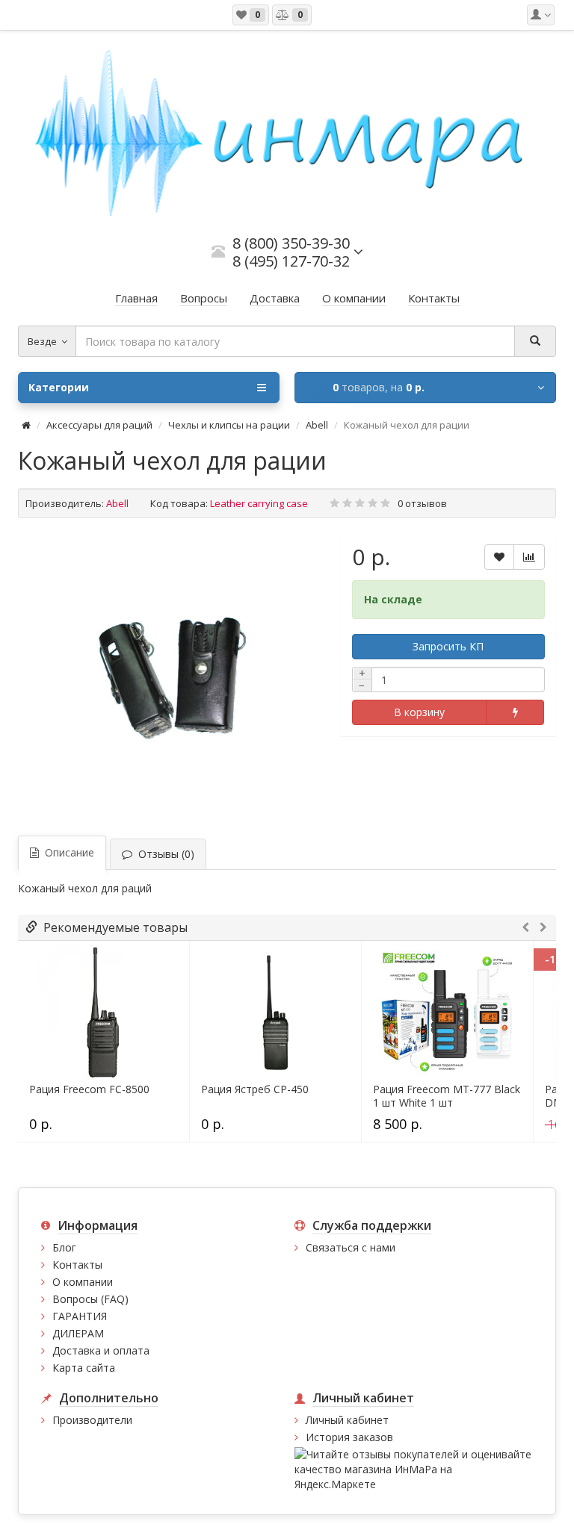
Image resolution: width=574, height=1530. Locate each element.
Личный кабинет (347, 1420)
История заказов (349, 1437)
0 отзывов (422, 503)
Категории (58, 387)
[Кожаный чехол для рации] (172, 675)
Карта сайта (83, 1367)
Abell (317, 425)
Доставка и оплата (100, 1350)
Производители (92, 1420)
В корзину (419, 712)
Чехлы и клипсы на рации (229, 425)
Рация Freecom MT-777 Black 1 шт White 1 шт (446, 1096)
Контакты (77, 1264)
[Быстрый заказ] (514, 712)
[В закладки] (499, 557)
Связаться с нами (350, 1247)
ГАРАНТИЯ (79, 1316)
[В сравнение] (529, 557)
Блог (64, 1247)
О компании (82, 1282)
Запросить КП (448, 646)
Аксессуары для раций (99, 425)
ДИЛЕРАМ (78, 1333)
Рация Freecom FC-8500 (89, 1089)
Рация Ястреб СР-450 (255, 1089)
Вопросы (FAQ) (90, 1299)
